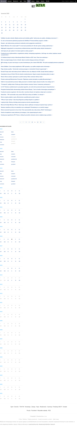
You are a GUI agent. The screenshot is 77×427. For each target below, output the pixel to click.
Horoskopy (28, 406)
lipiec (12, 131)
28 (21, 30)
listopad (13, 161)
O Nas (20, 419)
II (4, 190)
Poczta (63, 1)
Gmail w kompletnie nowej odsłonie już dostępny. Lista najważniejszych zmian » (21, 112)
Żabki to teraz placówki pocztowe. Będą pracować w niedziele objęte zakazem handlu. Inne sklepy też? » (28, 81)
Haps (37, 406)
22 (25, 27)
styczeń (2, 131)
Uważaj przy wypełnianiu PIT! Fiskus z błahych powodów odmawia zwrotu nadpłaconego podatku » (26, 115)
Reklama (25, 419)
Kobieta (37, 1)
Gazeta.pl (4, 1)
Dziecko (42, 1)
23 (1, 30)
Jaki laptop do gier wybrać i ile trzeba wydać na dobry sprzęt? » (17, 50)
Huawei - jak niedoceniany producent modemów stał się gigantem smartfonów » (21, 43)
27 (17, 30)
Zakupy (33, 406)
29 (25, 30)
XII (19, 193)
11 (9, 24)
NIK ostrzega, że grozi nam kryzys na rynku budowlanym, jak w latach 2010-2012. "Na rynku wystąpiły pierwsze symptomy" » (32, 63)
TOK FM (47, 1)
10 (5, 24)
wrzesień (13, 156)
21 (21, 27)
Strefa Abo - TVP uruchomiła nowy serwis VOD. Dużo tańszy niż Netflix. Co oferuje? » (23, 94)
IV (11, 190)
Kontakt (65, 406)
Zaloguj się (72, 1)
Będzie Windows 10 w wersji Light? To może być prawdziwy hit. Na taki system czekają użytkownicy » (27, 45)
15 (25, 24)
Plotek (25, 1)
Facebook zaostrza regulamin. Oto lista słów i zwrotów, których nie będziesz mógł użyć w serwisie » (26, 92)
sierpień (13, 134)
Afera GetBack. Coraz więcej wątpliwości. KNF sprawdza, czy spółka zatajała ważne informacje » (25, 66)
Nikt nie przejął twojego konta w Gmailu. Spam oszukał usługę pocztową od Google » (23, 60)
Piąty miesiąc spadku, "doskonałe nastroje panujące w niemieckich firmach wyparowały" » (24, 69)
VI (19, 190)
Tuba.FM (67, 1)
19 (13, 27)
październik (14, 159)
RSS (49, 410)
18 (9, 27)
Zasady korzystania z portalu (45, 419)
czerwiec (2, 144)
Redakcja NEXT (57, 406)
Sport (21, 1)
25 (9, 30)
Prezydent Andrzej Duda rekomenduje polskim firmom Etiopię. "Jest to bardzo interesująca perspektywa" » (28, 89)
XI (15, 193)
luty (1, 134)
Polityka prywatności (32, 419)
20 (17, 27)
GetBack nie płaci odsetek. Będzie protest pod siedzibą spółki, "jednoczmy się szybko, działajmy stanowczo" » (29, 38)
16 (1, 27)
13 (17, 24)
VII (0, 193)
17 (5, 27)
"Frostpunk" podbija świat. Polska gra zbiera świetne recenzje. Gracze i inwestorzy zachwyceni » (26, 84)
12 (13, 24)
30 (1, 33)
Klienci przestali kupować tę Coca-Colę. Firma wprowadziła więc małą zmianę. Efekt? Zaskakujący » (26, 109)
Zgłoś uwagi (56, 419)
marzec (2, 137)
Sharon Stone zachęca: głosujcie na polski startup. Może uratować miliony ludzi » (22, 76)
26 (13, 30)
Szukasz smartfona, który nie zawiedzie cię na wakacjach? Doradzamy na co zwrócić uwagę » (25, 107)
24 (5, 30)
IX (8, 193)
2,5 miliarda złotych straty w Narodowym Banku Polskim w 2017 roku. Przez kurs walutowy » (24, 57)
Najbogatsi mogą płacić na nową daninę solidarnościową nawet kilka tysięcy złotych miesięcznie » (26, 48)
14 (21, 24)
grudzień (13, 164)
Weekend (10, 1)
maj (1, 142)
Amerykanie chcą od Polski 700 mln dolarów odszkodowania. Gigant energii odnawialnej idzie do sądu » (28, 74)
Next (29, 1)
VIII (4, 193)
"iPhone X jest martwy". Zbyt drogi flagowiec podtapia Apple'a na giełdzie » (20, 99)
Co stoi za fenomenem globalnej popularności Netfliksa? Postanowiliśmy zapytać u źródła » (24, 40)
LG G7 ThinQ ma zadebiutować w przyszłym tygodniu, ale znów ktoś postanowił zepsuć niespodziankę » (28, 86)
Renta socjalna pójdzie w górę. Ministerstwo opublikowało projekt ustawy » (20, 97)
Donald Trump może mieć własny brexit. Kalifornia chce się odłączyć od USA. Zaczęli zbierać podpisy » (27, 71)
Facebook (34, 410)
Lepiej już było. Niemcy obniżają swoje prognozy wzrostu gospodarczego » (20, 102)
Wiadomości (15, 1)
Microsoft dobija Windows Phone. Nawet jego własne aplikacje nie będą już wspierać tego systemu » (27, 104)
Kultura (33, 1)
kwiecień (2, 139)
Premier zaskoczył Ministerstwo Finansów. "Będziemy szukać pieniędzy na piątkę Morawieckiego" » (26, 79)
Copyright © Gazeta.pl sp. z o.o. (38, 416)
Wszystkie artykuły (42, 410)
